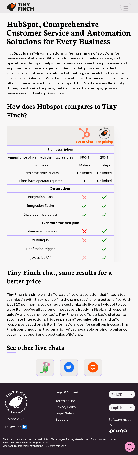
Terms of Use (65, 401)
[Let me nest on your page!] (20, 7)
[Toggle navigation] (125, 7)
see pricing (84, 141)
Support (62, 419)
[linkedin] (24, 427)
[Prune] (122, 430)
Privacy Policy (66, 407)
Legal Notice (65, 413)
